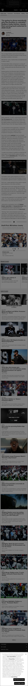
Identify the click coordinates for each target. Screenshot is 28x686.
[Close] (25, 654)
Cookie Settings (14, 676)
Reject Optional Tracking (19, 679)
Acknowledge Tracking (19, 683)
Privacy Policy (12, 659)
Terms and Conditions (11, 656)
